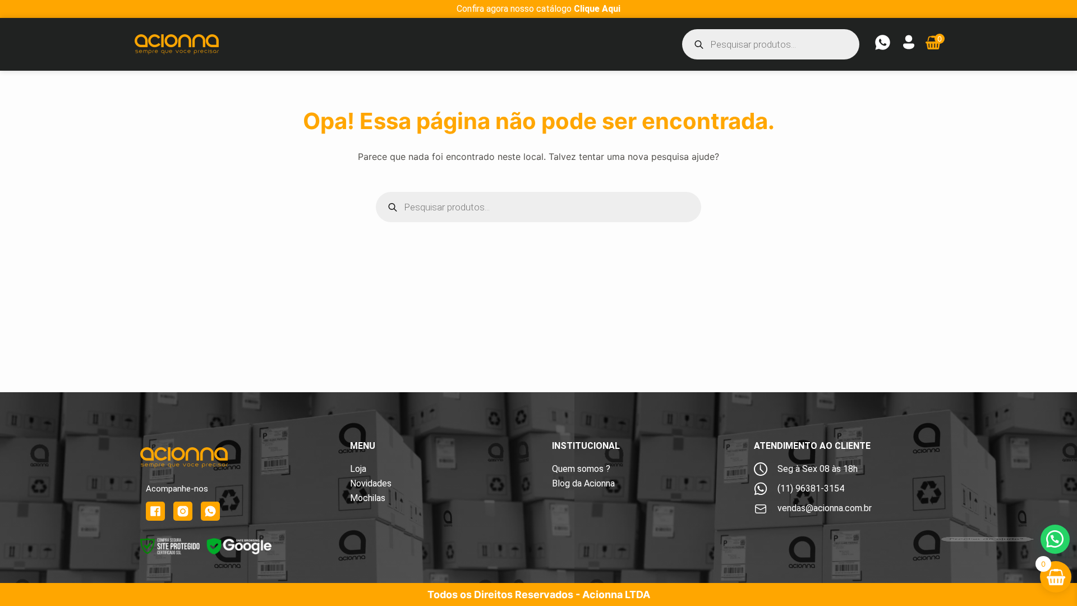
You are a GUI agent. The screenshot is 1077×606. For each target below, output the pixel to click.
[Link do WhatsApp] (210, 511)
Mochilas (367, 498)
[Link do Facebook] (155, 511)
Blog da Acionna (583, 483)
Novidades (371, 483)
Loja (358, 468)
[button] (1055, 539)
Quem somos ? (581, 468)
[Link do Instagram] (182, 511)
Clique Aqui (597, 8)
